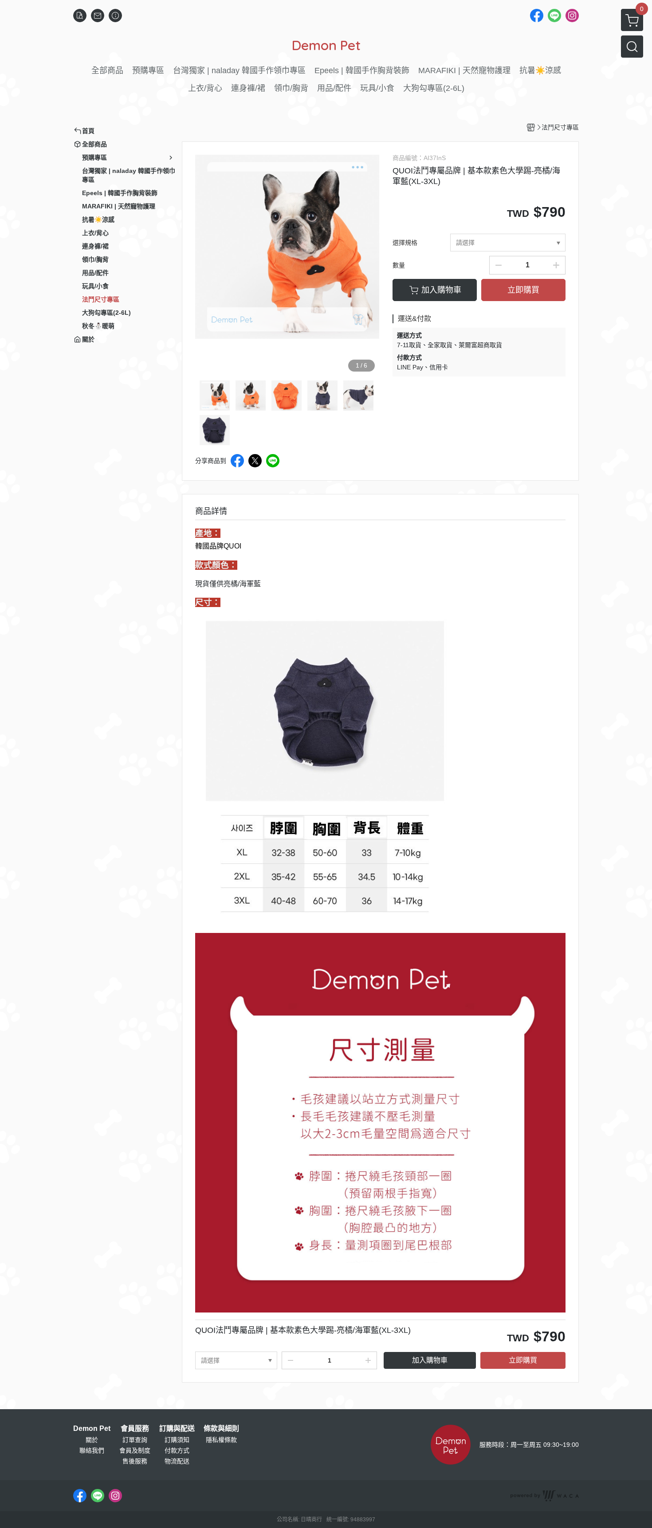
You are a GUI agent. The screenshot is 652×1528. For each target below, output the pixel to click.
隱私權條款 (221, 1440)
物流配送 (177, 1461)
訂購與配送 (177, 1428)
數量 (399, 265)
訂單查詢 (134, 1440)
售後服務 (134, 1461)
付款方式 (177, 1450)
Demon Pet (91, 1428)
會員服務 (135, 1428)
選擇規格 (405, 242)
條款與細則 (221, 1428)
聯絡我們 (91, 1450)
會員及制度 (134, 1450)
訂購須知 (177, 1440)
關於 (92, 1440)
